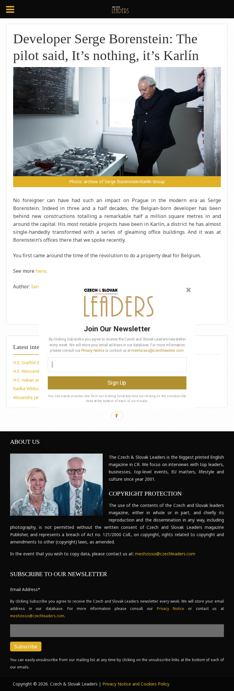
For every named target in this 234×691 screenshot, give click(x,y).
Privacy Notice (92, 350)
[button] (117, 328)
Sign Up (117, 382)
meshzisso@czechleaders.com (157, 350)
